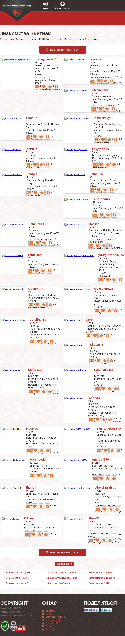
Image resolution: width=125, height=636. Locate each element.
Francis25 (96, 59)
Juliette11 (96, 345)
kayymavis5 (100, 149)
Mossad (93, 224)
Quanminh (35, 289)
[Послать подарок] (56, 86)
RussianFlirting (17, 12)
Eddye (28, 518)
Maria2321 (35, 370)
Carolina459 (38, 319)
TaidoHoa (35, 255)
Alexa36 (93, 518)
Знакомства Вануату (18, 572)
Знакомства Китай (17, 583)
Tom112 (31, 118)
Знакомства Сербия (100, 572)
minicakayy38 (103, 118)
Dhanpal (32, 174)
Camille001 (36, 224)
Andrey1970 (100, 459)
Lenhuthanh (101, 199)
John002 (31, 149)
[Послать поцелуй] (43, 86)
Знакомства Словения (102, 577)
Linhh (90, 319)
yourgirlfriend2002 (111, 255)
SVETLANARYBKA (109, 428)
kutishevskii (38, 459)
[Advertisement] (96, 18)
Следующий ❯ (64, 564)
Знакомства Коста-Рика (61, 572)
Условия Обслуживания (12, 611)
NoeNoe (32, 428)
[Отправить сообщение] (37, 86)
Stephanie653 (103, 370)
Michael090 (99, 90)
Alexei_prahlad (105, 487)
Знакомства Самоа (58, 583)
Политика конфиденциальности (16, 615)
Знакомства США (99, 583)
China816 (96, 174)
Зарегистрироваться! (64, 49)
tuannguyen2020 (46, 59)
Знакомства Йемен (17, 577)
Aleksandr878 (103, 289)
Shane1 (31, 487)
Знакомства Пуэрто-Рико (62, 577)
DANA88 (94, 398)
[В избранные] (50, 86)
